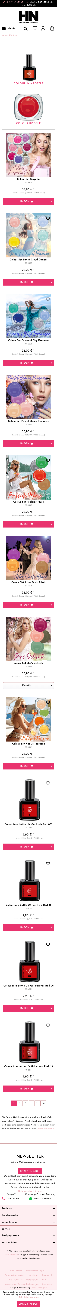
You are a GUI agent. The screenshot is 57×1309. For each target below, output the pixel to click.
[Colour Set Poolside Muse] (28, 477)
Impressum (47, 1284)
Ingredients (33, 1275)
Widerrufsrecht (15, 1280)
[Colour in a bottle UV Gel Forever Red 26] (28, 961)
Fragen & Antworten (14, 1275)
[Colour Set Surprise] (28, 155)
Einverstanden (28, 1304)
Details (26, 685)
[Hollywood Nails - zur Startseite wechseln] (28, 17)
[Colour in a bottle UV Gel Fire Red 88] (28, 881)
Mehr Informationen (28, 1297)
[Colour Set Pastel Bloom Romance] (28, 397)
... (31, 1103)
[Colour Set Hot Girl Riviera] (28, 719)
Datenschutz (32, 1280)
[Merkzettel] (35, 28)
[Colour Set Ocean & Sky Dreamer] (28, 316)
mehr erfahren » (46, 1129)
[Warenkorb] (53, 28)
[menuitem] (8, 28)
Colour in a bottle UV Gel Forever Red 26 (28, 986)
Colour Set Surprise (28, 179)
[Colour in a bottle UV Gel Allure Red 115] (28, 1042)
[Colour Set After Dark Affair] (28, 558)
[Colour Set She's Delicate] (28, 639)
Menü (11, 28)
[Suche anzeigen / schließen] (25, 28)
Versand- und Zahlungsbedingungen (21, 1284)
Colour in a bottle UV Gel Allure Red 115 (28, 1066)
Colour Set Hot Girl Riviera (28, 744)
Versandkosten (11, 1255)
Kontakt (46, 1275)
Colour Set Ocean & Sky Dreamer (28, 340)
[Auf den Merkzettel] (48, 138)
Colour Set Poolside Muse (28, 502)
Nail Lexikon (16, 1271)
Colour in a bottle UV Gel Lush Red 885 (28, 824)
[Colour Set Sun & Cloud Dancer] (28, 235)
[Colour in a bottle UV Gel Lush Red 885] (28, 800)
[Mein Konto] (44, 28)
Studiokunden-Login (35, 1271)
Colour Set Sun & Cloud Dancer (29, 260)
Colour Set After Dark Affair (28, 582)
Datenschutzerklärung (29, 1191)
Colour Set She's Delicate (28, 663)
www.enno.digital (39, 1288)
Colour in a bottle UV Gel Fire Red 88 (28, 905)
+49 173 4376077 (42, 1198)
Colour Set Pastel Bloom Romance (28, 421)
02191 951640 (13, 1198)
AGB (44, 1280)
